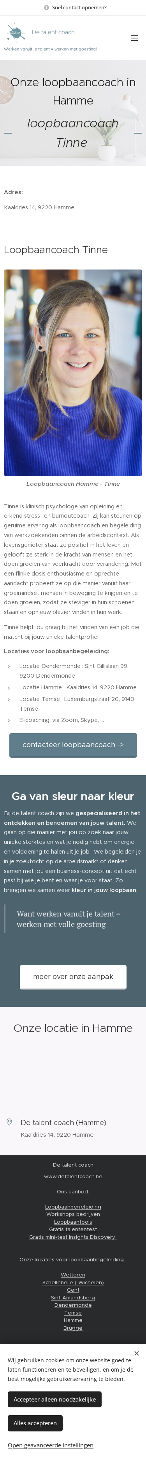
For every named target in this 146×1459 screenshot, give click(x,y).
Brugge (73, 1328)
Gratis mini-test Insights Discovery (73, 1237)
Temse (73, 1312)
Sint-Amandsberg (73, 1297)
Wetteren (73, 1274)
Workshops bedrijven (73, 1214)
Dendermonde (73, 1305)
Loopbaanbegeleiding (73, 1206)
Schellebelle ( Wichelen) (73, 1282)
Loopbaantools (73, 1222)
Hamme (73, 1320)
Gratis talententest (73, 1229)
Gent (73, 1290)
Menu (134, 37)
